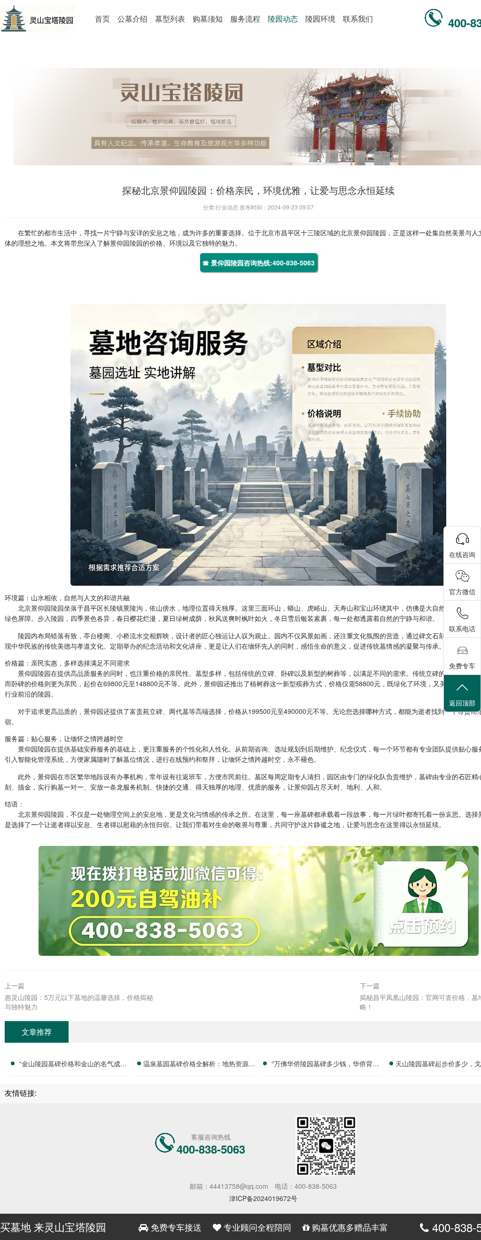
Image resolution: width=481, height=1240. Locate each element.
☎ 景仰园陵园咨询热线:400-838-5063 (258, 262)
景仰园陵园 (369, 232)
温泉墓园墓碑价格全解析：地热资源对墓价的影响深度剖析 (199, 1065)
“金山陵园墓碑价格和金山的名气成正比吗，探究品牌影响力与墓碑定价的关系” (73, 1065)
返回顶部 (462, 702)
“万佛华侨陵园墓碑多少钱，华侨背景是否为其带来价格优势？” (325, 1065)
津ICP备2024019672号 (263, 1198)
